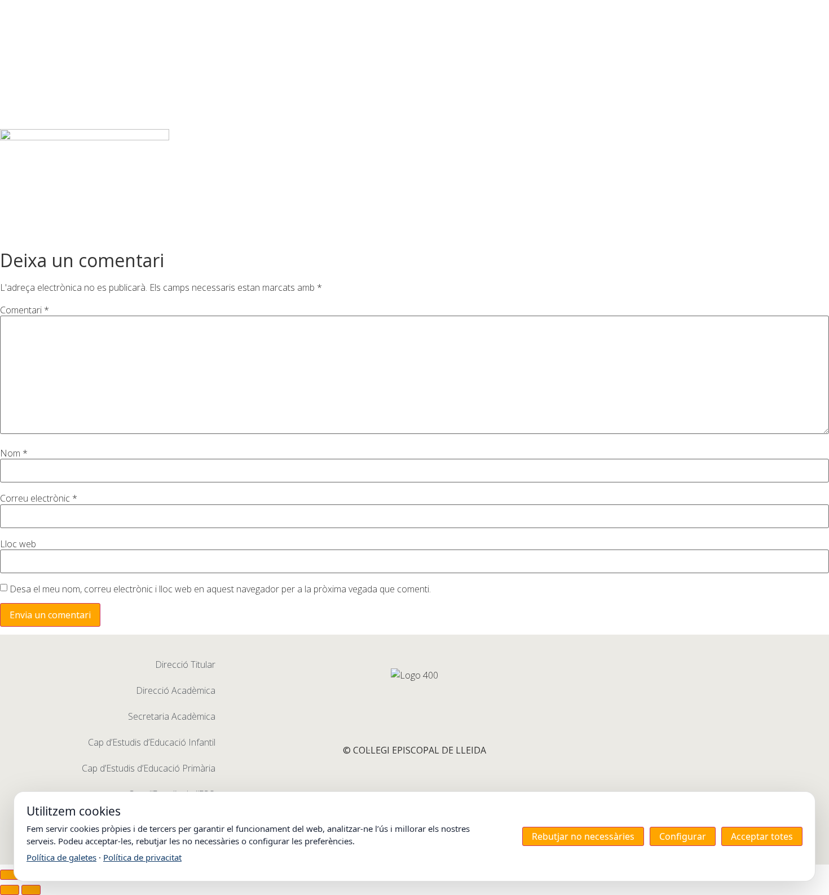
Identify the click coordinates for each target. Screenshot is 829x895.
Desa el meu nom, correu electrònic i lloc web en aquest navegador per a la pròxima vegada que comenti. (220, 588)
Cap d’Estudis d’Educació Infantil (151, 742)
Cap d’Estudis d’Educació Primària (148, 768)
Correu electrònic (38, 498)
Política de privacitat (142, 857)
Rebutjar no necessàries (583, 836)
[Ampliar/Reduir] (9, 875)
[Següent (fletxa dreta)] (31, 890)
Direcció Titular (185, 664)
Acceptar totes (762, 836)
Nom (14, 453)
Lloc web (18, 543)
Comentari (24, 309)
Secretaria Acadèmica (171, 716)
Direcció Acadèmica (175, 690)
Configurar (682, 836)
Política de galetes (61, 857)
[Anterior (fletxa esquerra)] (9, 890)
